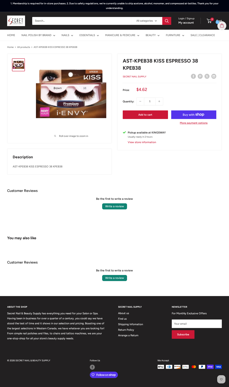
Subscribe (183, 334)
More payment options (194, 122)
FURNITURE (173, 35)
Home (10, 47)
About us (123, 313)
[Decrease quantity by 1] (140, 101)
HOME (11, 35)
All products (23, 47)
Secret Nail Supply (134, 76)
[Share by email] (213, 76)
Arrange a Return (128, 335)
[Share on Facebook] (193, 76)
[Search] (166, 21)
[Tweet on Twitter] (206, 76)
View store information (142, 142)
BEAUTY (151, 35)
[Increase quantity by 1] (159, 101)
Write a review (114, 206)
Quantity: (128, 101)
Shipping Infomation (130, 324)
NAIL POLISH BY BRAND (36, 35)
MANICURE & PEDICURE (120, 35)
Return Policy (126, 329)
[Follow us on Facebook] (92, 367)
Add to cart (145, 114)
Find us (122, 318)
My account (186, 22)
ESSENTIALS (87, 35)
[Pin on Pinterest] (200, 76)
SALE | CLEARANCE (203, 35)
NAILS (65, 35)
